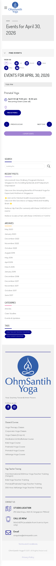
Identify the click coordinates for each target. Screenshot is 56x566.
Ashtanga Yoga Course (15, 454)
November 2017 (11, 286)
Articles (8, 309)
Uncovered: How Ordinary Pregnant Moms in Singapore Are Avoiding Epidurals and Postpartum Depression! (27, 183)
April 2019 (9, 262)
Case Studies (10, 313)
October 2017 (11, 290)
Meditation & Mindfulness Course (19, 439)
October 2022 (11, 248)
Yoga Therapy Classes (14, 427)
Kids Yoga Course (13, 443)
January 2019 (10, 272)
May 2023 (9, 229)
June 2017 (9, 295)
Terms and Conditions (28, 544)
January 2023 (10, 234)
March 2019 (10, 267)
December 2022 (12, 239)
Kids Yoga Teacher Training (17, 480)
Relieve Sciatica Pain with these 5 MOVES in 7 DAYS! (27, 216)
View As (7, 59)
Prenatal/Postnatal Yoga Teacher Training (23, 484)
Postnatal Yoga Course (15, 447)
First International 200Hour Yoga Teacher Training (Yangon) (27, 475)
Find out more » (12, 112)
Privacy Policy (28, 557)
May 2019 (9, 257)
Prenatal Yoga (11, 93)
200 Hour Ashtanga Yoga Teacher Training (23, 487)
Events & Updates (12, 318)
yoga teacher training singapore (18, 332)
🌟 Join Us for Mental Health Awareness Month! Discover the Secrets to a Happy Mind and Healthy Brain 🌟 (27, 201)
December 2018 (12, 276)
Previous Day (17, 124)
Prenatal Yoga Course (14, 450)
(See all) (26, 101)
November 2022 (12, 243)
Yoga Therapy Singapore (15, 336)
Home (8, 21)
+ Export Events (28, 134)
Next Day (41, 124)
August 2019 (10, 253)
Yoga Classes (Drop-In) (15, 435)
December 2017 (12, 281)
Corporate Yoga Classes (15, 431)
